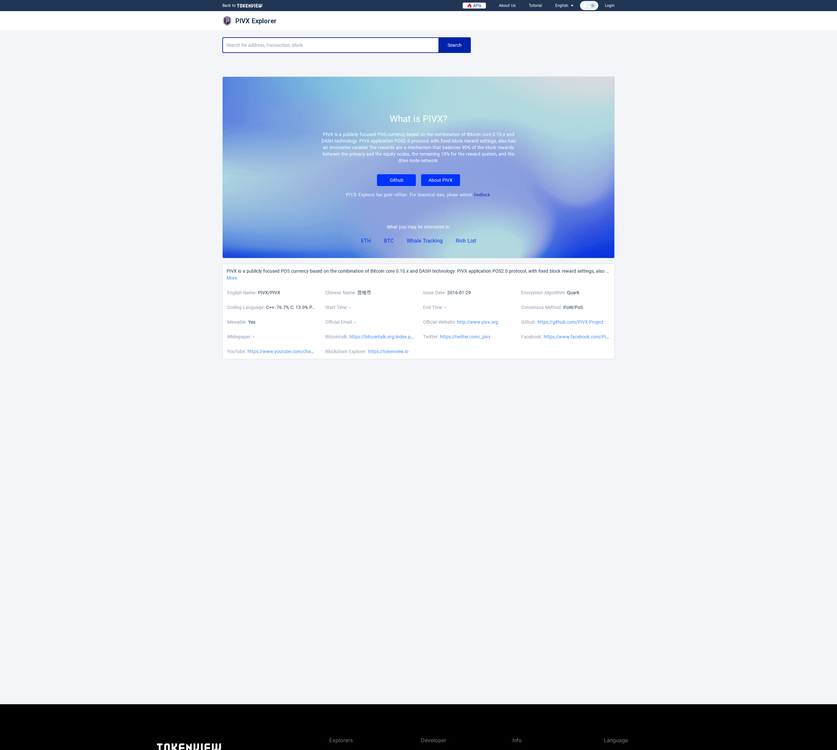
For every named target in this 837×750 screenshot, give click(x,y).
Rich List (466, 241)
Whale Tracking (425, 241)
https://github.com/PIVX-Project (571, 322)
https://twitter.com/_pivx (465, 336)
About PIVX (441, 180)
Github (396, 180)
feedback (482, 194)
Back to (229, 5)
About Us (507, 5)
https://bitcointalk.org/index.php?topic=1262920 (399, 336)
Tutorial (535, 5)
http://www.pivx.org (477, 322)
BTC (389, 241)
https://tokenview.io (388, 351)
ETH (366, 241)
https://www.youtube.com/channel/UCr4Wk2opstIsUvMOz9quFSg (315, 351)
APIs (476, 5)
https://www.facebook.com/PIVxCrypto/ (585, 336)
